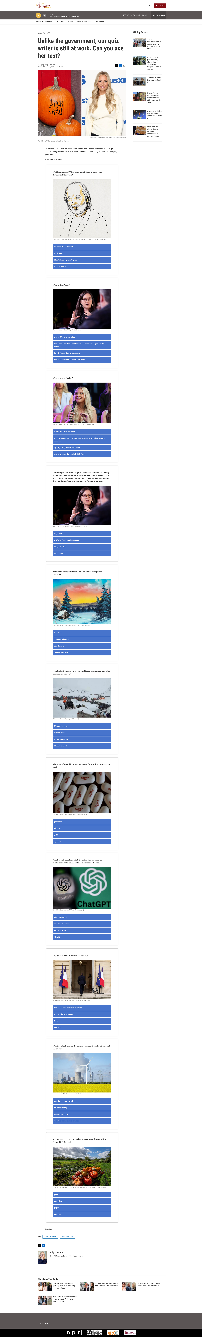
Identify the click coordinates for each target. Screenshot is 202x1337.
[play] (38, 15)
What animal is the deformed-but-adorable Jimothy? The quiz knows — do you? (65, 1299)
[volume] (45, 15)
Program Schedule (44, 22)
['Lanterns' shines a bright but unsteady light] (139, 81)
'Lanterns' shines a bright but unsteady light (154, 80)
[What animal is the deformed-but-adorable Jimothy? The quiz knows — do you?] (45, 1300)
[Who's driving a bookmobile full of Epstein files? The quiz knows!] (129, 1286)
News (70, 22)
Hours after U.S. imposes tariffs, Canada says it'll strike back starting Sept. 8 (154, 97)
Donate (161, 5)
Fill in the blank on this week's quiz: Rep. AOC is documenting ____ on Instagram (64, 1285)
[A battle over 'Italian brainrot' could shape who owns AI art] (139, 114)
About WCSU (100, 22)
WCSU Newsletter (85, 22)
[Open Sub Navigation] (54, 22)
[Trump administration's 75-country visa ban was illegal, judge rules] (139, 42)
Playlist (60, 22)
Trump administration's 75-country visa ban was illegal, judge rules (154, 44)
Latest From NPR (44, 33)
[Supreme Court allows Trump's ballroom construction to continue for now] (139, 130)
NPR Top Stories (67, 1236)
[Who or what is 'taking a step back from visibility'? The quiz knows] (87, 1286)
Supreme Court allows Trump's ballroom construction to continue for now (153, 131)
